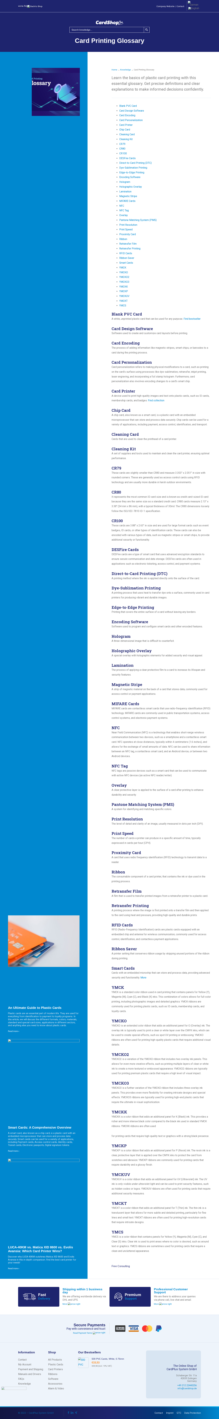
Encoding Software (129, 177)
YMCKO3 (124, 281)
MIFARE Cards (127, 201)
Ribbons (52, 1374)
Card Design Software (131, 110)
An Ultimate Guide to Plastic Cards (34, 1008)
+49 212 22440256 (187, 1385)
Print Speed (126, 229)
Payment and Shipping (30, 1369)
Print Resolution (128, 224)
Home (114, 70)
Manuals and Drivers (29, 1374)
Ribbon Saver (126, 257)
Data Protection (192, 1413)
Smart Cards (126, 262)
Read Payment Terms (83, 1333)
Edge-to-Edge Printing (131, 172)
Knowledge (125, 70)
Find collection (156, 400)
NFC (121, 205)
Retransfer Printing (129, 248)
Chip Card (124, 129)
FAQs (21, 1378)
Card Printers (55, 1369)
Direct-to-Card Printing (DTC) (135, 162)
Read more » (13, 1031)
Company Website (165, 6)
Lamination (125, 191)
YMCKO (123, 272)
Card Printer (126, 124)
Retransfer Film (128, 243)
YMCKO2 (124, 277)
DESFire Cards (127, 158)
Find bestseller (192, 318)
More (143, 977)
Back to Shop (36, 6)
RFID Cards (125, 253)
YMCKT (123, 300)
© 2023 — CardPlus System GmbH (36, 1413)
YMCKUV (124, 296)
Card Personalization (131, 120)
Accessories (55, 1383)
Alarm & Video (56, 1388)
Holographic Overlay (130, 186)
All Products (55, 1359)
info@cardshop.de (187, 1388)
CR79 (122, 144)
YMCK (122, 267)
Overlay (123, 215)
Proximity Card (127, 234)
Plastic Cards (55, 1364)
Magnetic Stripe (128, 196)
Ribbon (123, 239)
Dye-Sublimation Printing (133, 167)
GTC (179, 1413)
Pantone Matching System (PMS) (138, 220)
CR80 (122, 148)
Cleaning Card (127, 134)
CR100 (123, 153)
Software (53, 1378)
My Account (24, 1364)
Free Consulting (121, 1266)
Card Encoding (127, 115)
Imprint (169, 1413)
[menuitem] (193, 3)
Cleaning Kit (126, 139)
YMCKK (123, 286)
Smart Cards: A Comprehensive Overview (39, 1127)
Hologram (124, 181)
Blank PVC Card (128, 105)
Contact (180, 6)
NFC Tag (124, 210)
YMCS (122, 305)
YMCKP (123, 291)
